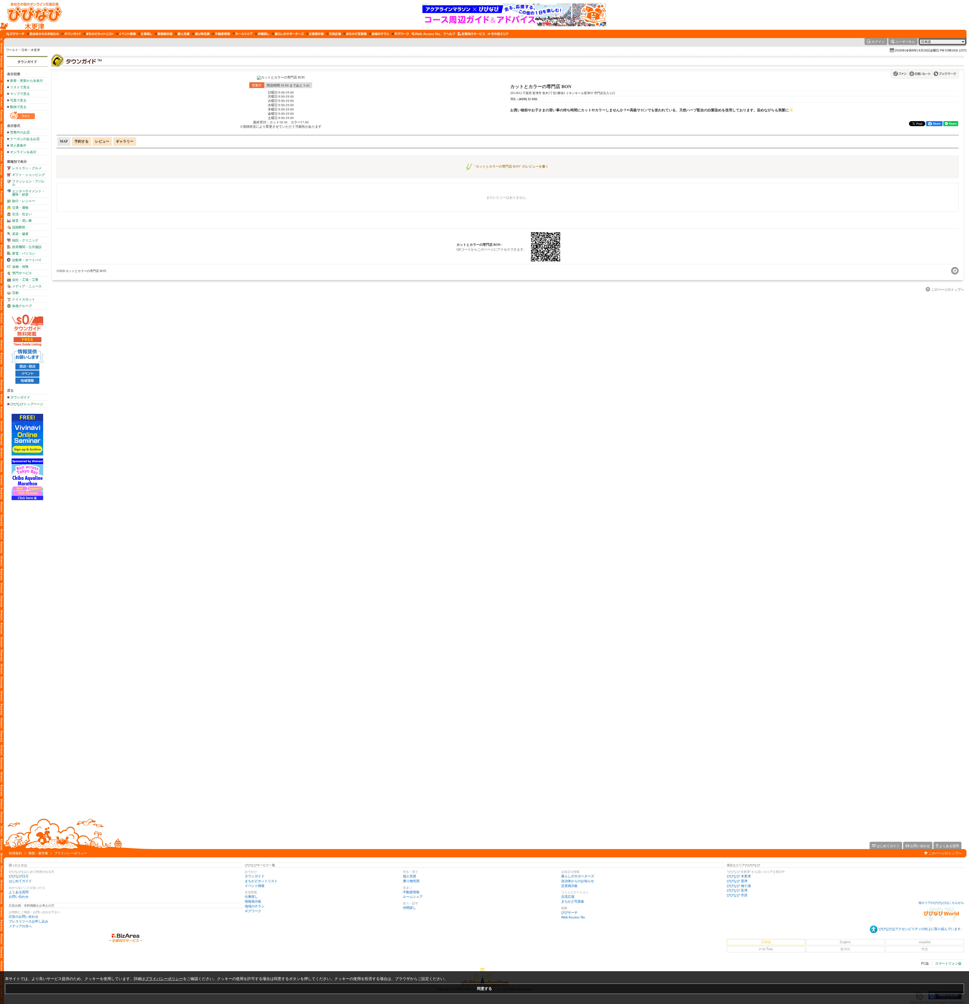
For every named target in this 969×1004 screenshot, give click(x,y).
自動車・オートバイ (27, 260)
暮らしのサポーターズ (577, 876)
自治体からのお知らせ (577, 881)
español (924, 942)
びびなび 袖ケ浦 (739, 886)
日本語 (766, 942)
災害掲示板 (569, 886)
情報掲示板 (253, 901)
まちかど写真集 (572, 901)
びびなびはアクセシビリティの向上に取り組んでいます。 (921, 929)
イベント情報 (254, 886)
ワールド (12, 50)
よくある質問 (19, 892)
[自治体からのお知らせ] (43, 33)
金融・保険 (20, 266)
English (845, 942)
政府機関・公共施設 (27, 247)
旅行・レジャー (23, 201)
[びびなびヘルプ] (449, 33)
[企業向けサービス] (471, 33)
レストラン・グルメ (27, 168)
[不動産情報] (221, 33)
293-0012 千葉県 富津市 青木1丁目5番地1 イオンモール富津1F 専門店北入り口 (562, 93)
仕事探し (251, 897)
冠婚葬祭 (18, 227)
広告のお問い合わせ (23, 916)
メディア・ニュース (27, 286)
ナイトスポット (23, 299)
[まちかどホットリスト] (99, 33)
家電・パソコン (23, 253)
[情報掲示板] (163, 33)
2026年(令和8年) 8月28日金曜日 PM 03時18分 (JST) (930, 50)
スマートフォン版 (948, 963)
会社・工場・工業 (25, 279)
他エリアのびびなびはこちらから (941, 903)
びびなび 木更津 (739, 876)
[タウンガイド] (71, 33)
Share (936, 123)
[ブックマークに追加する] (945, 73)
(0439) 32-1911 (528, 99)
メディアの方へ (20, 926)
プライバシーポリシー (70, 853)
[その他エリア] (498, 33)
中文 (925, 949)
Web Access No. (573, 917)
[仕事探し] (145, 33)
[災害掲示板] (315, 33)
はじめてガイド (20, 881)
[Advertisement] (27, 581)
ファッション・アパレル (28, 183)
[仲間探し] (262, 33)
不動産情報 (411, 892)
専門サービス (22, 273)
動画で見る (18, 106)
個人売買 (409, 876)
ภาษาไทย (766, 949)
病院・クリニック (25, 240)
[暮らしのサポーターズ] (288, 33)
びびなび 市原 (737, 895)
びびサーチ (569, 912)
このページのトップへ (945, 853)
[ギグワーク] (400, 33)
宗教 (15, 292)
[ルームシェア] (243, 33)
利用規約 (15, 853)
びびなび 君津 (737, 881)
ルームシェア (413, 897)
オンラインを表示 (23, 152)
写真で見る (18, 100)
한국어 (845, 949)
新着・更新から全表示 (26, 80)
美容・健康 (20, 233)
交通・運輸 (20, 207)
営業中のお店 (20, 132)
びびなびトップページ (26, 404)
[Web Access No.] (426, 33)
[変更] (955, 271)
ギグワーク (253, 911)
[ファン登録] (900, 73)
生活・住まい (22, 214)
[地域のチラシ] (379, 33)
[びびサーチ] (15, 33)
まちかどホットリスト (261, 881)
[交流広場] (334, 33)
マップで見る (20, 93)
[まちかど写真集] (355, 33)
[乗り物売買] (201, 33)
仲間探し (409, 908)
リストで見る (20, 87)
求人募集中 (18, 145)
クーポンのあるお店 (25, 139)
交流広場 (567, 897)
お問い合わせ (19, 897)
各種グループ (22, 306)
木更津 (35, 50)
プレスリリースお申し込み (28, 921)
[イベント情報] (126, 33)
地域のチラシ (254, 906)
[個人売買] (182, 33)
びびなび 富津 (737, 890)
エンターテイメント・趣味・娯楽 (28, 192)
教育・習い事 (22, 220)
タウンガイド (27, 62)
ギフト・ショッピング (28, 174)
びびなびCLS (18, 876)
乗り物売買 (411, 881)
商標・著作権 (38, 853)
